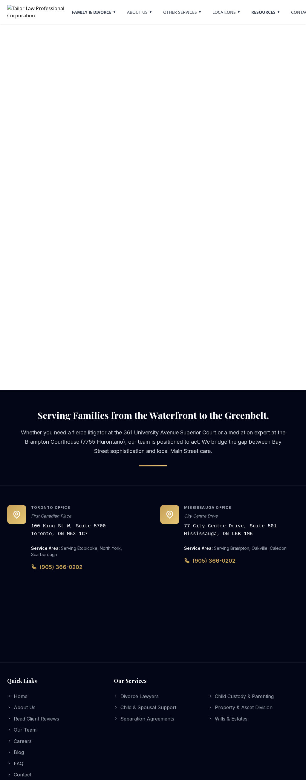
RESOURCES (265, 12)
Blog (19, 752)
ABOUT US (139, 12)
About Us (25, 707)
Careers (23, 741)
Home (20, 696)
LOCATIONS (226, 12)
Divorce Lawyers (139, 696)
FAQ (18, 764)
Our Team (25, 730)
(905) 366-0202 (60, 567)
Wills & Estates (231, 719)
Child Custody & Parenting (244, 696)
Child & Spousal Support (148, 707)
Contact (22, 775)
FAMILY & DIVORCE (94, 12)
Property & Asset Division (244, 707)
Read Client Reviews (36, 719)
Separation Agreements (147, 719)
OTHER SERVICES (182, 12)
